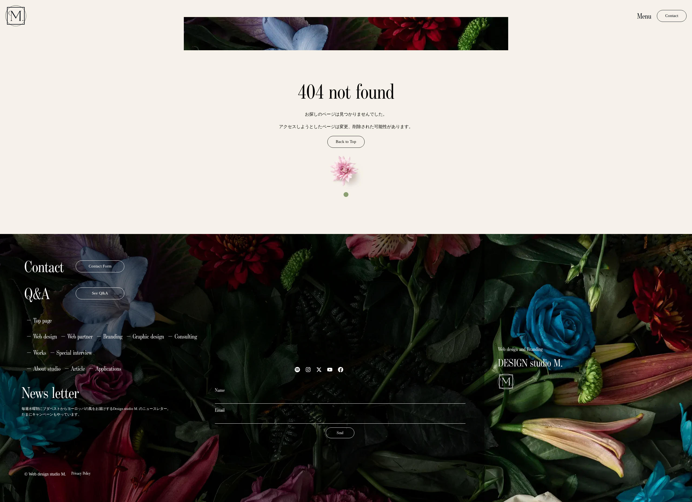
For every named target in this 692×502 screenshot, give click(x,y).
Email (220, 410)
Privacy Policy (81, 473)
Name (220, 390)
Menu (644, 15)
